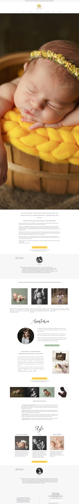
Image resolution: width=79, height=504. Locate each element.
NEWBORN (23, 11)
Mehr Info (52, 0)
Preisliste (43, 381)
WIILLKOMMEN (15, 11)
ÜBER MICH (47, 11)
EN (65, 11)
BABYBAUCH (30, 11)
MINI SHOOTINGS (39, 11)
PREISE (53, 11)
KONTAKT (59, 11)
